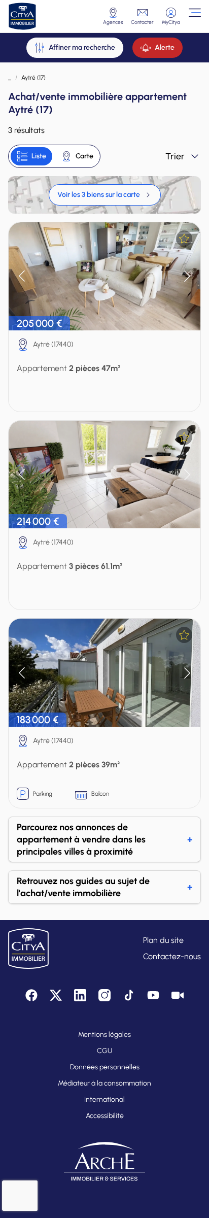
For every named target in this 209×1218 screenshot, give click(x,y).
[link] (105, 195)
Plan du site (163, 940)
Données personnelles (105, 1067)
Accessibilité (105, 1115)
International (104, 1099)
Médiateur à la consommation (104, 1083)
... (9, 77)
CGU (104, 1050)
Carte (84, 156)
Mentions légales (104, 1034)
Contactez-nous (172, 956)
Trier (175, 156)
